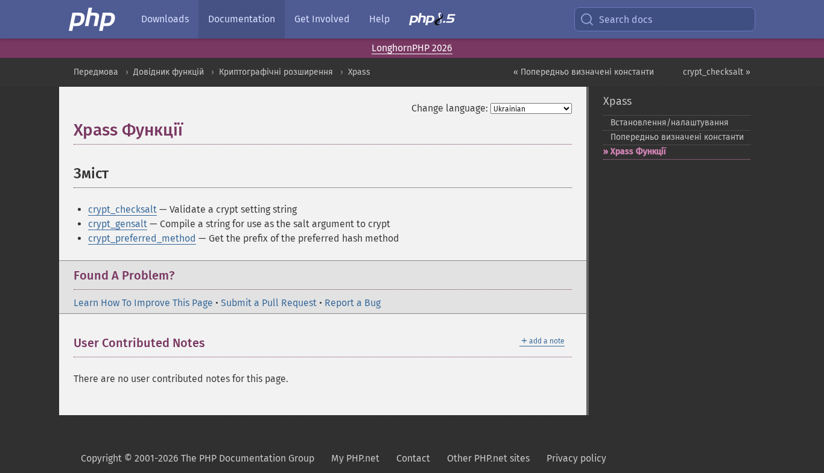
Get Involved (322, 19)
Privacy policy (576, 458)
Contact (413, 458)
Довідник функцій (168, 72)
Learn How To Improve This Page (143, 303)
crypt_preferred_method (142, 238)
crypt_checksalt (122, 209)
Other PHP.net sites (488, 458)
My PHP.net (355, 458)
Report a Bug (353, 303)
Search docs (625, 19)
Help (379, 19)
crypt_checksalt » (716, 72)
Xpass (359, 72)
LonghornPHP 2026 (412, 48)
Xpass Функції (638, 151)
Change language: (449, 108)
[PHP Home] (93, 19)
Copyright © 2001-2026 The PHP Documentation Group (197, 458)
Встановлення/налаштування (669, 122)
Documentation (241, 19)
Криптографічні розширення (276, 72)
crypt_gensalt (117, 224)
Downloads (165, 19)
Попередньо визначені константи (677, 137)
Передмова (96, 72)
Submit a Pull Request (269, 303)
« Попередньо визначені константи (583, 72)
